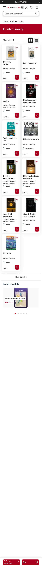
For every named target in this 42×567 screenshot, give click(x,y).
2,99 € (25, 231)
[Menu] (5, 7)
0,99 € (5, 155)
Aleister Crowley (9, 68)
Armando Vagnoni (9, 181)
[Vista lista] (36, 40)
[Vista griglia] (30, 40)
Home (5, 21)
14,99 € (6, 117)
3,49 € (5, 193)
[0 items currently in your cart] (36, 7)
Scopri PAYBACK (21, 2)
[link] (22, 7)
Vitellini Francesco (9, 107)
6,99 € (25, 117)
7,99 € (5, 269)
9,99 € (5, 79)
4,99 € (25, 79)
